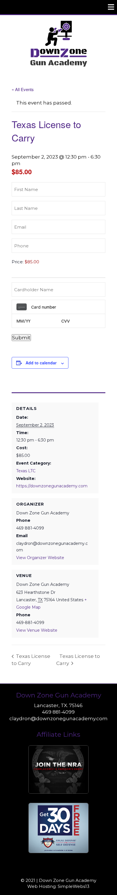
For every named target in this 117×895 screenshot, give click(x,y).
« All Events (23, 89)
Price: (18, 261)
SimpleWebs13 (73, 886)
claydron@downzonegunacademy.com (58, 718)
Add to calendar (41, 363)
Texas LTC (25, 470)
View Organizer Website (40, 557)
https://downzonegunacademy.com (51, 485)
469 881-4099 (58, 712)
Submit (21, 337)
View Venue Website (36, 630)
